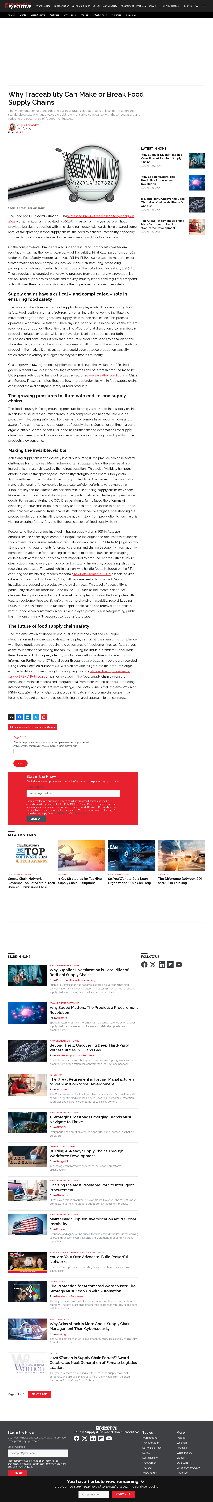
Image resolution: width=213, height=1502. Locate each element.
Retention (56, 1075)
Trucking (163, 874)
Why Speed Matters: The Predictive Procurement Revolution (158, 180)
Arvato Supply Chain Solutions (75, 1055)
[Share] (19, 717)
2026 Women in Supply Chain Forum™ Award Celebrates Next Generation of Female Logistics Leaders (93, 1362)
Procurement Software (64, 965)
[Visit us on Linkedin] (162, 964)
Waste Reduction (119, 874)
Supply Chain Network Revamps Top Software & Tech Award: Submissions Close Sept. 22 (31, 883)
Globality (62, 1195)
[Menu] (205, 6)
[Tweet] (36, 717)
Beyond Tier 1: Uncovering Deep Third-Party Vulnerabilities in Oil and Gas (163, 202)
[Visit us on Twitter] (153, 964)
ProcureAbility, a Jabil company (76, 980)
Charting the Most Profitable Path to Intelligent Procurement (92, 1187)
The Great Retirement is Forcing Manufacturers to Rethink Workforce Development (162, 224)
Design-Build (57, 1281)
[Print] (11, 717)
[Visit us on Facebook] (144, 964)
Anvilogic (62, 1334)
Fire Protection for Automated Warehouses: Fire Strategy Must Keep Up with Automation (93, 1288)
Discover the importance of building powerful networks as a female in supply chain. (91, 1268)
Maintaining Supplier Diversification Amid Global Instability (93, 1221)
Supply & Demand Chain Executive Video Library (78, 1252)
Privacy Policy (82, 813)
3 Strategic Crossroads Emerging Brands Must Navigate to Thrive (90, 1119)
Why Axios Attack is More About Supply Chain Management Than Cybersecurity (90, 1326)
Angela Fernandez (28, 125)
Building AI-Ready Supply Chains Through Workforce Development (86, 1153)
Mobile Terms (61, 813)
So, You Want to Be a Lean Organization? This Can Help (129, 881)
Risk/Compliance (60, 1319)
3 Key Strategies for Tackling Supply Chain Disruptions (80, 881)
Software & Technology (23, 874)
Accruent (62, 1089)
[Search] (197, 6)
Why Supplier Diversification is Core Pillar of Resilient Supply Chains (162, 158)
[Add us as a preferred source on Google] (44, 717)
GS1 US (19, 132)
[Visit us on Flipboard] (170, 964)
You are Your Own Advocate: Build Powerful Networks (89, 1259)
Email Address (36, 787)
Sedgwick (62, 1161)
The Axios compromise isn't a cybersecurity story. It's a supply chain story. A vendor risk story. (93, 1340)
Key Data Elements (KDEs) (92, 574)
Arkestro (61, 1017)
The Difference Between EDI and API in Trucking (180, 881)
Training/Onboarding (63, 1146)
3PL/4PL (62, 874)
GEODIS (61, 1127)
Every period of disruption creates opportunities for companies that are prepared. (92, 1133)
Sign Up (36, 818)
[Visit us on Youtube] (179, 964)
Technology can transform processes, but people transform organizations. (85, 1167)
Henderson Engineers (69, 1296)
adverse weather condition (104, 375)
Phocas (60, 1229)
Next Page (39, 1394)
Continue (123, 1494)
